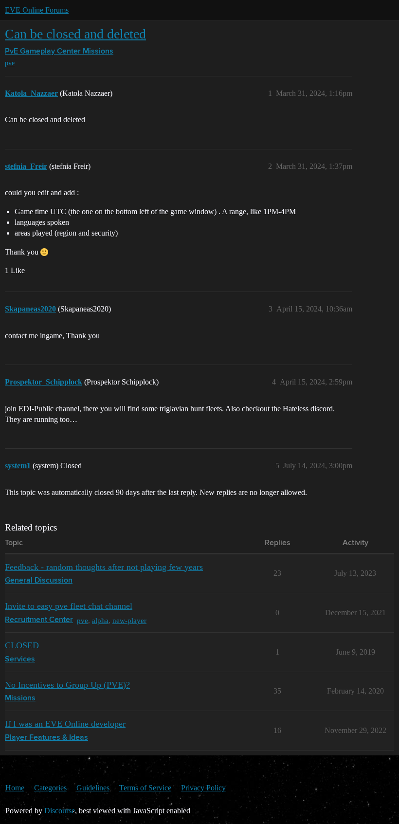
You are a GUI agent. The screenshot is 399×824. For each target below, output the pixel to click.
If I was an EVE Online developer (65, 724)
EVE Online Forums (37, 10)
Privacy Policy (203, 788)
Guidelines (92, 788)
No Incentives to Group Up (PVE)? (67, 685)
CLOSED (22, 645)
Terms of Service (145, 788)
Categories (50, 788)
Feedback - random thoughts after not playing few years (104, 567)
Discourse (59, 810)
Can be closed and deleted (75, 33)
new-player (129, 620)
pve (10, 63)
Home (14, 788)
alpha (100, 620)
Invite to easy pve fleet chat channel (68, 606)
